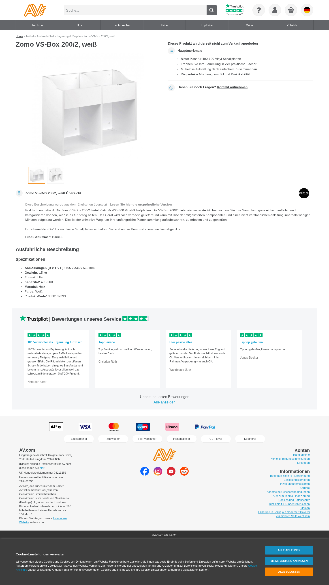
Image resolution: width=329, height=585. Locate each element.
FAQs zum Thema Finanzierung (290, 496)
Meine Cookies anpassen (289, 561)
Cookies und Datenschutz (294, 500)
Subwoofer (113, 438)
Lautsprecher (79, 438)
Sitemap (305, 508)
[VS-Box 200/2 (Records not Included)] (55, 175)
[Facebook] (144, 474)
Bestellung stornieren (297, 479)
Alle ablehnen (289, 550)
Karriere (305, 488)
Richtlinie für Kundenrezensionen (289, 504)
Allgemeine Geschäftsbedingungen (288, 492)
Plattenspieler (181, 438)
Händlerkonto (301, 454)
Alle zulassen (289, 571)
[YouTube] (171, 474)
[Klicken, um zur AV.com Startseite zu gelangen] (35, 10)
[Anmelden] (275, 10)
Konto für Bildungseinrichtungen (290, 458)
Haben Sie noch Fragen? (212, 87)
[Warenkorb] (291, 10)
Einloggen (303, 462)
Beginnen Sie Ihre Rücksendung (290, 475)
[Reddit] (184, 474)
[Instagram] (158, 474)
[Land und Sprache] (307, 10)
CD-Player (215, 438)
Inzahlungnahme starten (295, 483)
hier (42, 468)
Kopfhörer (250, 438)
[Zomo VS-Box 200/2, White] (88, 109)
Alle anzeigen (164, 402)
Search (212, 10)
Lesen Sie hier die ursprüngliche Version (141, 204)
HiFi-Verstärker (147, 438)
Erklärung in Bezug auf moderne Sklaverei (284, 512)
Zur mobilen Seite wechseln (293, 516)
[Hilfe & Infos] (259, 10)
